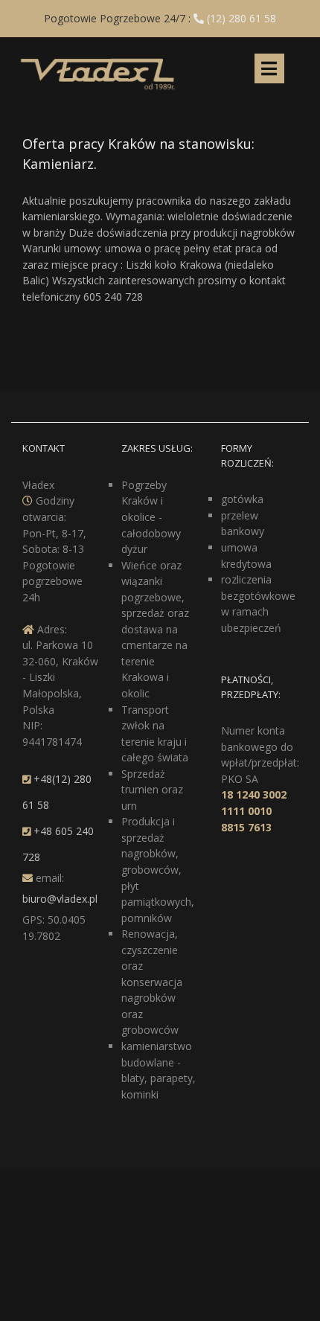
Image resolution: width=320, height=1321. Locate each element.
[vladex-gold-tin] (97, 58)
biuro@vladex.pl (59, 899)
